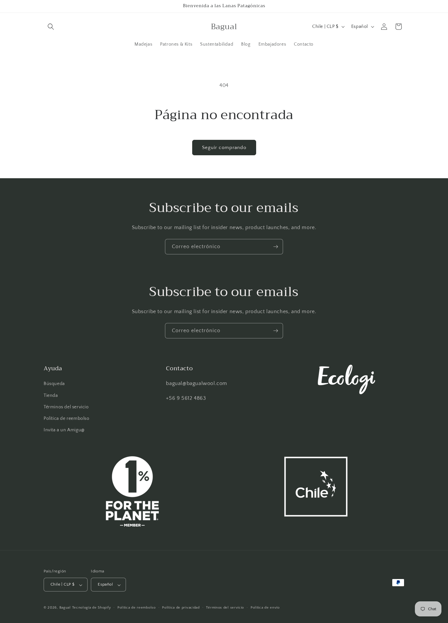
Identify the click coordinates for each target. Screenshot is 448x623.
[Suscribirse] (275, 246)
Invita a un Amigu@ (64, 430)
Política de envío (265, 608)
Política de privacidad (180, 608)
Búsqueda (54, 383)
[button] (51, 26)
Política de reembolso (67, 418)
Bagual (65, 608)
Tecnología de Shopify (91, 608)
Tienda (51, 395)
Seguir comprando (224, 147)
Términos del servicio (66, 407)
